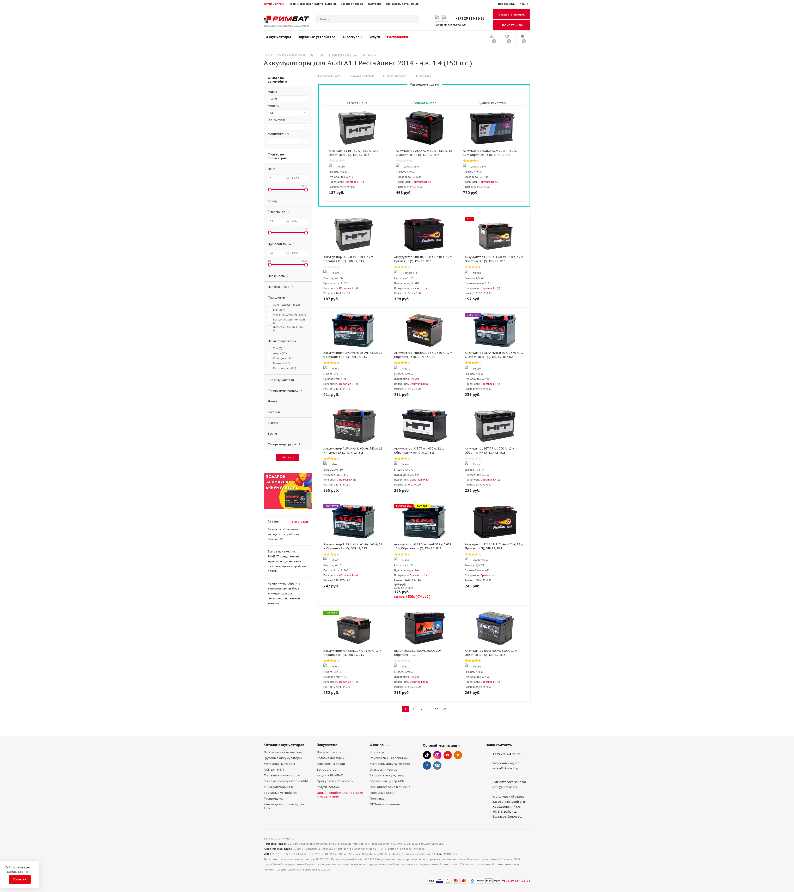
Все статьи (299, 522)
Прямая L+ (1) (418, 288)
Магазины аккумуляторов (390, 764)
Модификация (278, 134)
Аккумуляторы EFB (278, 787)
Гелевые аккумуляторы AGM (286, 781)
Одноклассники (458, 755)
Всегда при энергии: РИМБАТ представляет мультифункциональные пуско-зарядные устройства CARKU (287, 561)
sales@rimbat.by (505, 768)
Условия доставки (330, 758)
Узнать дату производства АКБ (284, 806)
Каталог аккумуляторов (284, 745)
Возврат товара (329, 752)
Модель (273, 106)
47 (436, 709)
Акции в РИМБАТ (330, 775)
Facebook (427, 765)
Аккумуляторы (278, 37)
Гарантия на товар (331, 764)
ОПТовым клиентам (385, 804)
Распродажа (397, 37)
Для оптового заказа (508, 782)
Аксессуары (352, 37)
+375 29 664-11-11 (470, 18)
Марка (272, 92)
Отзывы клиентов (383, 769)
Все (444, 708)
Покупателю (327, 745)
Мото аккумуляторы (279, 764)
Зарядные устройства (316, 37)
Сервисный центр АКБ (387, 781)
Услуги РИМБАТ (329, 787)
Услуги (374, 37)
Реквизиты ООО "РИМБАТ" (390, 758)
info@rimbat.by (504, 787)
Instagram (437, 755)
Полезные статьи (383, 793)
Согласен (19, 879)
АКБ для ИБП (274, 769)
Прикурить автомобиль (335, 781)
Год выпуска (277, 120)
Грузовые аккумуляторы (283, 758)
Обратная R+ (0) (354, 181)
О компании (380, 745)
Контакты (377, 752)
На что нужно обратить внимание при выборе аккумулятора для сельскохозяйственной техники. (284, 593)
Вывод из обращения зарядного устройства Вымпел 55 (283, 534)
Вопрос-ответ (327, 769)
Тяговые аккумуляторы (282, 775)
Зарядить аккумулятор (387, 775)
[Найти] (414, 19)
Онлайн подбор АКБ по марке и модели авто (340, 794)
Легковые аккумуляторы (283, 752)
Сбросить (288, 457)
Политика (377, 798)
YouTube (448, 755)
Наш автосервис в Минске (390, 787)
